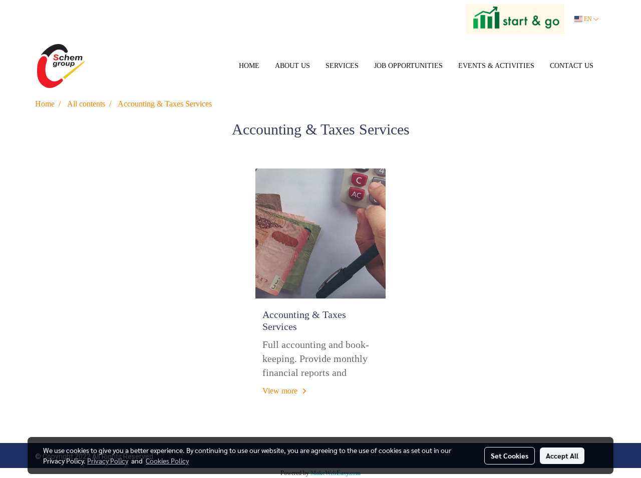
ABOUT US (292, 66)
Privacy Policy (107, 460)
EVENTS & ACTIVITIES (496, 66)
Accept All (562, 455)
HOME (249, 66)
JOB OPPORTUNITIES (408, 66)
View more (280, 390)
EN (587, 19)
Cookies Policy (167, 460)
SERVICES (342, 66)
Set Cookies (509, 455)
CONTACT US (571, 66)
